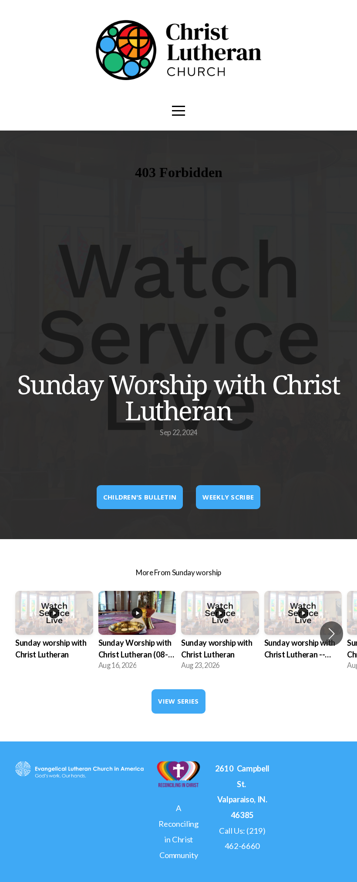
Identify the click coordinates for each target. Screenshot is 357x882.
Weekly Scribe (228, 497)
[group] (54, 633)
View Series (178, 701)
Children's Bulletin (140, 497)
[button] (331, 633)
